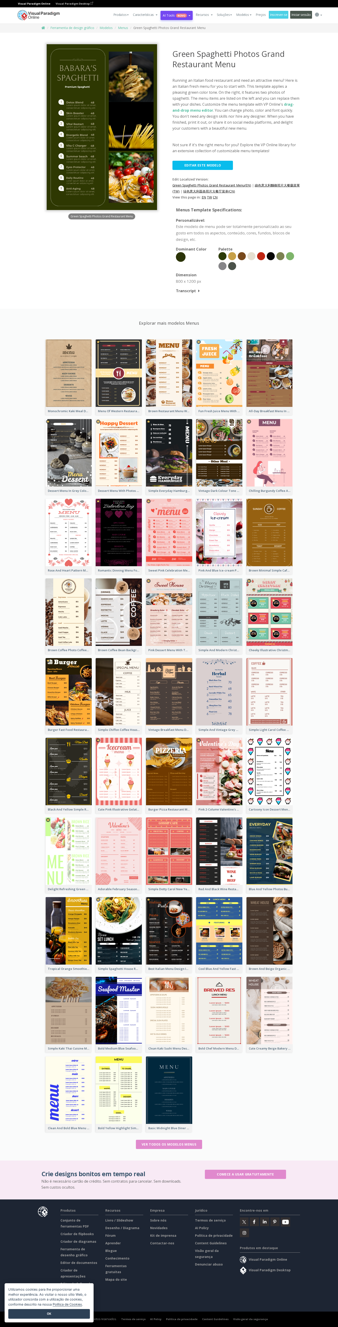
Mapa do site (116, 1279)
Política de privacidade (214, 1235)
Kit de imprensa (163, 1235)
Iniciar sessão (301, 14)
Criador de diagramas (78, 1241)
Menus (123, 28)
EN (204, 197)
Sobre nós (158, 1220)
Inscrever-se (278, 14)
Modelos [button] (242, 14)
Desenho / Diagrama (122, 1228)
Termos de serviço (210, 1220)
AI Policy (202, 1228)
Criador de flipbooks (77, 1234)
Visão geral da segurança (250, 1319)
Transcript (186, 290)
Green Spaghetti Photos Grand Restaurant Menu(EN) (211, 185)
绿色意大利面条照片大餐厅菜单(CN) (209, 191)
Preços (261, 14)
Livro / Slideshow (119, 1220)
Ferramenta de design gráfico (72, 28)
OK (49, 1313)
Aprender (113, 1243)
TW (209, 197)
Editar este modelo (202, 165)
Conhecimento (117, 1258)
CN (215, 197)
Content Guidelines (211, 1243)
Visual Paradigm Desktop (73, 3)
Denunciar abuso (209, 1264)
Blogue (111, 1250)
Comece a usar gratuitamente (245, 1174)
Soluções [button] (223, 14)
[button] (145, 15)
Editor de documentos (78, 1262)
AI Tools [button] (174, 15)
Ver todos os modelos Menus (169, 1144)
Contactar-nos (162, 1243)
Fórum (110, 1235)
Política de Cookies (67, 1304)
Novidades (159, 1228)
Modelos (106, 28)
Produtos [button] (120, 14)
